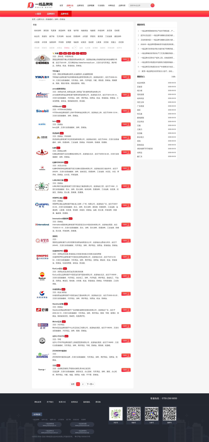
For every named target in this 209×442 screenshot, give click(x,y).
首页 (61, 5)
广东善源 (140, 106)
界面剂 (92, 36)
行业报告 (101, 5)
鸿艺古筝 (140, 102)
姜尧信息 (140, 144)
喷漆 (69, 30)
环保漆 (61, 42)
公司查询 (61, 419)
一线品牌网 (35, 419)
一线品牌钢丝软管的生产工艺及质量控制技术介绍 (159, 53)
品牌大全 (70, 5)
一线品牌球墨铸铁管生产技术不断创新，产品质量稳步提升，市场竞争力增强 (169, 31)
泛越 (139, 125)
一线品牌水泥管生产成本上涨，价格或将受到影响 (159, 57)
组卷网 (83, 419)
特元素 (139, 113)
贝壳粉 (106, 42)
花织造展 (140, 94)
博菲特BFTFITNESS (145, 148)
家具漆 (100, 36)
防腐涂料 (77, 36)
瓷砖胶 (91, 42)
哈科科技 (140, 98)
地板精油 (84, 30)
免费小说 (53, 419)
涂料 (56, 19)
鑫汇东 (139, 156)
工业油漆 (108, 36)
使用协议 (74, 402)
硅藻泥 (83, 42)
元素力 (139, 129)
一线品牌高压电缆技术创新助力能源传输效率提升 (159, 62)
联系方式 (62, 402)
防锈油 (62, 19)
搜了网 (68, 419)
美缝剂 (44, 36)
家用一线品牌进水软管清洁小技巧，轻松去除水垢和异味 (163, 71)
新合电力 (140, 137)
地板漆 (76, 42)
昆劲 (139, 141)
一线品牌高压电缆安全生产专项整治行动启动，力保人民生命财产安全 (167, 66)
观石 (139, 110)
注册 (174, 76)
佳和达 (139, 152)
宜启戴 (139, 133)
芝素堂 (139, 86)
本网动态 (111, 5)
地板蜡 (92, 30)
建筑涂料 (117, 36)
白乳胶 (85, 36)
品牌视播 (90, 5)
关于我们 (50, 402)
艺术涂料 (60, 36)
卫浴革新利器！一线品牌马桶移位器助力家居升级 (159, 40)
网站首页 (37, 402)
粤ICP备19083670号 (82, 436)
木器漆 (36, 42)
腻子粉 (51, 36)
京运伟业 (140, 121)
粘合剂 (36, 36)
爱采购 (98, 402)
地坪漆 (76, 30)
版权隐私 (86, 402)
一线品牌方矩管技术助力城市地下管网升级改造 (158, 48)
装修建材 (49, 19)
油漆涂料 (52, 42)
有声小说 (44, 419)
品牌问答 (122, 5)
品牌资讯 (80, 5)
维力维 (139, 90)
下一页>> (90, 384)
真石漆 (109, 30)
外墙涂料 (101, 30)
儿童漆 (98, 42)
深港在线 (76, 419)
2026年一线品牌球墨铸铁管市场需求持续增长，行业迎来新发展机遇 (166, 44)
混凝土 (113, 42)
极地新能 (140, 117)
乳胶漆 (53, 30)
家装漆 (46, 30)
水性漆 (44, 42)
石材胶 (116, 30)
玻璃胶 (68, 42)
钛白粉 (68, 36)
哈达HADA (141, 82)
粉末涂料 (37, 30)
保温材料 (62, 30)
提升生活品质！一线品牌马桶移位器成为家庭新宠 (159, 35)
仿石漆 (121, 42)
